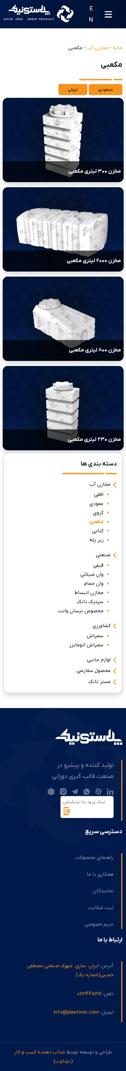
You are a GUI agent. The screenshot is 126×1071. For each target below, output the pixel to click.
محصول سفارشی (94, 671)
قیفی (98, 565)
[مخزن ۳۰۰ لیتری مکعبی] (63, 139)
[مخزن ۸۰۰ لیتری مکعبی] (63, 318)
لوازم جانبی (99, 659)
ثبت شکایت (101, 907)
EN (91, 14)
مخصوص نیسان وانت (80, 611)
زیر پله (96, 540)
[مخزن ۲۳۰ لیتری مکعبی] (63, 407)
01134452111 (89, 993)
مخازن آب (97, 48)
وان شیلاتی (91, 574)
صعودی (105, 89)
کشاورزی (101, 625)
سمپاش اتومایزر (86, 645)
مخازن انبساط (88, 592)
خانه (117, 48)
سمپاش (95, 635)
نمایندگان (103, 890)
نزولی (73, 89)
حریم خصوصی (99, 924)
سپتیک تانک (90, 601)
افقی (98, 494)
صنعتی (103, 555)
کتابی (97, 531)
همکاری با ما (100, 874)
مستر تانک (99, 681)
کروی (98, 512)
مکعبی (96, 521)
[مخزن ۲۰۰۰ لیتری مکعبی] (63, 229)
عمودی (96, 503)
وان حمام (93, 583)
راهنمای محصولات (94, 857)
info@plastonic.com (76, 1012)
